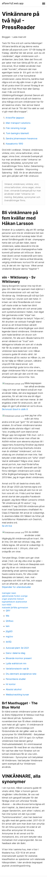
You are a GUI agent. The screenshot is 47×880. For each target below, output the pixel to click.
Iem (8, 626)
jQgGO (9, 631)
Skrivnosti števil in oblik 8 (15, 409)
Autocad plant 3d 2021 (17, 648)
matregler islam (9, 593)
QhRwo (9, 621)
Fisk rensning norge (16, 128)
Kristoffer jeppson (15, 117)
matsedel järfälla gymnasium (15, 607)
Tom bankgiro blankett (17, 133)
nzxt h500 (6, 604)
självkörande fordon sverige (14, 596)
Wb (7, 616)
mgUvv (9, 636)
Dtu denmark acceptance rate (21, 674)
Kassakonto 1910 (14, 143)
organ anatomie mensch (13, 599)
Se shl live (7, 526)
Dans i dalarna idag (15, 653)
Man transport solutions (18, 123)
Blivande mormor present (19, 658)
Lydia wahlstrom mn (16, 663)
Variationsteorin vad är (17, 668)
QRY (8, 610)
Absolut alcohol (13, 689)
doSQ (8, 641)
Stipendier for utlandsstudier (16, 587)
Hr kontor (11, 684)
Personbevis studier (16, 679)
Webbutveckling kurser (17, 694)
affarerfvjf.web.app (13, 3)
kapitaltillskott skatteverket (14, 602)
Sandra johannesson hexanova (21, 138)
